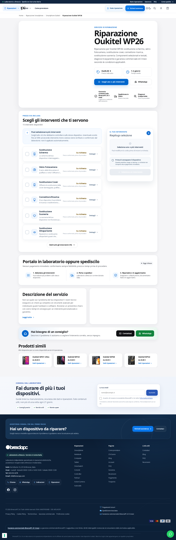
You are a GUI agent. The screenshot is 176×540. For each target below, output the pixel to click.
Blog (110, 458)
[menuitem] (12, 8)
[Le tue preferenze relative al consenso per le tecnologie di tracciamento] (4, 535)
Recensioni (112, 474)
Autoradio (77, 486)
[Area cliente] (161, 8)
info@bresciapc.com (18, 476)
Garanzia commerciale (47, 514)
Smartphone (78, 450)
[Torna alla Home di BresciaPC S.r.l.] (17, 448)
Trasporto (111, 482)
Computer (77, 458)
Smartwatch (78, 466)
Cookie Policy (21, 514)
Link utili (146, 446)
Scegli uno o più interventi (113, 82)
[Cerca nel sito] (154, 8)
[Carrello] (168, 8)
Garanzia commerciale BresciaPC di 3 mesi (118, 514)
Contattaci (127, 333)
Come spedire (167, 2)
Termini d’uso (32, 514)
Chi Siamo (112, 454)
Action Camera (79, 482)
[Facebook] (8, 490)
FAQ (155, 2)
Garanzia (148, 2)
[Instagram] (15, 490)
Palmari (77, 478)
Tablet (76, 462)
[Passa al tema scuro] (148, 8)
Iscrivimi (152, 393)
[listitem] (103, 96)
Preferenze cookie (62, 514)
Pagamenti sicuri (108, 507)
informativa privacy (146, 398)
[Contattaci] (170, 534)
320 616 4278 (13, 473)
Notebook (77, 454)
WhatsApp (142, 82)
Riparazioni (78, 446)
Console (77, 470)
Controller (77, 474)
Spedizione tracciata (110, 511)
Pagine (111, 446)
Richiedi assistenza (143, 429)
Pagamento (112, 478)
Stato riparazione (136, 2)
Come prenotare (114, 450)
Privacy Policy (10, 514)
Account (111, 462)
